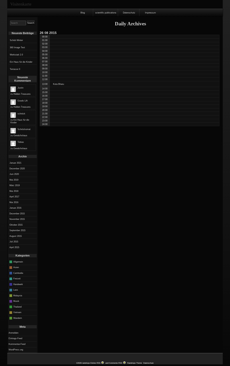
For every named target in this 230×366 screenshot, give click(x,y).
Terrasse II (15, 69)
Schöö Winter (16, 40)
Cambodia (18, 273)
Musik (16, 301)
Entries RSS (95, 363)
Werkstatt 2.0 (16, 54)
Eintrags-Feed (15, 338)
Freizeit (17, 278)
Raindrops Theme (134, 363)
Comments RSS (115, 363)
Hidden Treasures (22, 94)
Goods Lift (23, 100)
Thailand (17, 307)
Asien (16, 267)
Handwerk (18, 284)
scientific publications (105, 12)
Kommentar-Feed (17, 344)
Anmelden (13, 333)
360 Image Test (17, 47)
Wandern (17, 318)
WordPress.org (16, 349)
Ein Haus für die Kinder (21, 62)
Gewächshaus (20, 135)
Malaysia (17, 295)
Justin (20, 88)
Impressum (150, 12)
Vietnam (17, 312)
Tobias (21, 142)
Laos (15, 290)
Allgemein (18, 262)
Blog (82, 12)
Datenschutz (129, 12)
